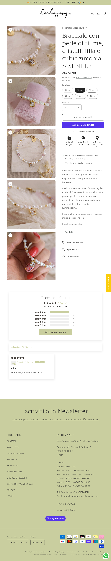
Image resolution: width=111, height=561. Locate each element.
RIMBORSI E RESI (14, 472)
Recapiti (101, 555)
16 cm (69, 91)
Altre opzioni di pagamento (83, 131)
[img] (18, 358)
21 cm (92, 96)
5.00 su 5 (63, 303)
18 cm (92, 90)
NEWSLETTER (13, 447)
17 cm (79, 90)
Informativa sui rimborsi (75, 552)
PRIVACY (11, 490)
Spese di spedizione (84, 77)
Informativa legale (89, 555)
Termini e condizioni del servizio (46, 555)
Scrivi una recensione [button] (55, 332)
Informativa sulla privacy (95, 552)
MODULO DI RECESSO (17, 478)
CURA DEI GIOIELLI (15, 453)
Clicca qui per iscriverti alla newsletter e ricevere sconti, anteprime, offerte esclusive (55, 419)
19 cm (67, 96)
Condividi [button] (69, 232)
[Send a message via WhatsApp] (106, 556)
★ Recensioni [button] (108, 283)
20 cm (80, 96)
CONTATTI (11, 441)
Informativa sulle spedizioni (70, 555)
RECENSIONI (12, 466)
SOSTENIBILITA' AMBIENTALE (20, 484)
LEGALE (10, 496)
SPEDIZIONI (12, 460)
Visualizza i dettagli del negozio (78, 163)
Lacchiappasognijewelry (40, 552)
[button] (6, 13)
